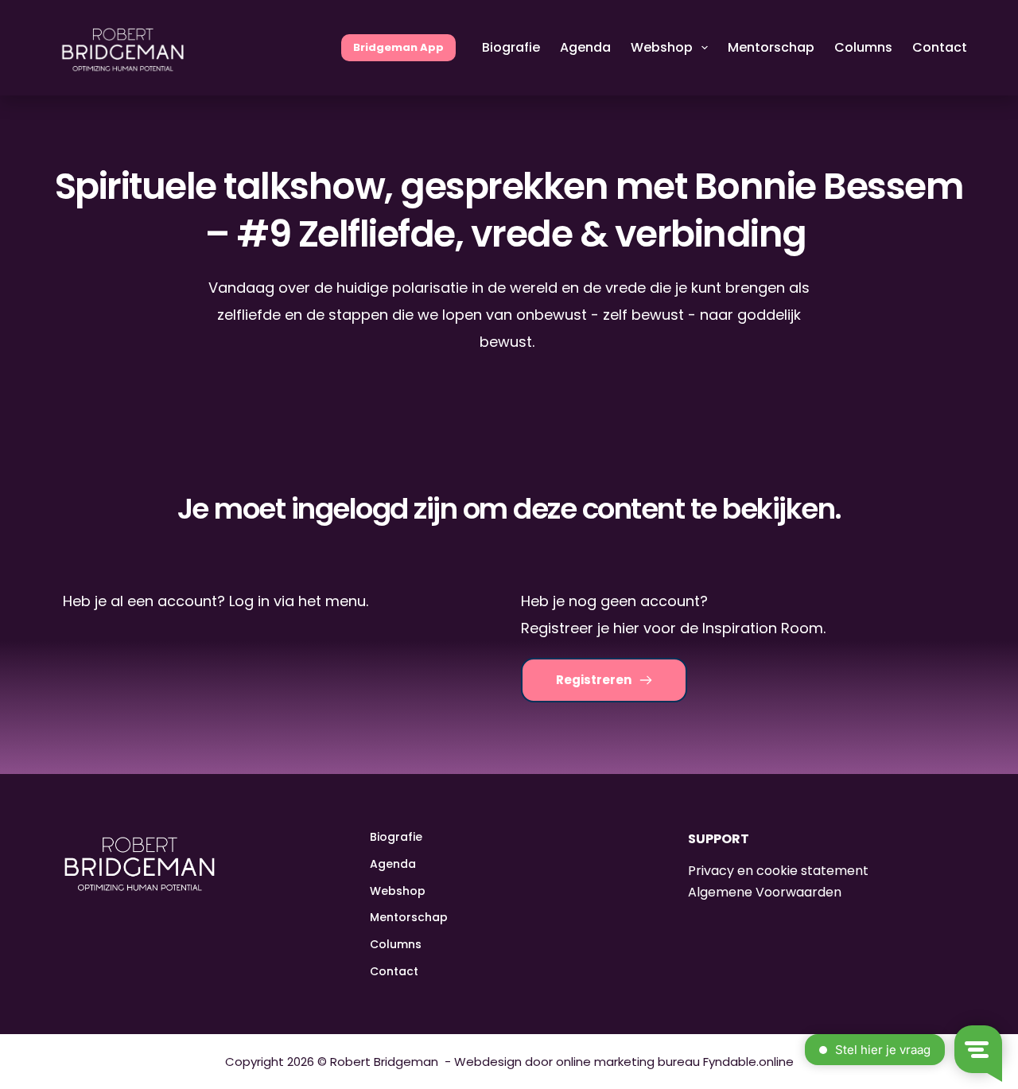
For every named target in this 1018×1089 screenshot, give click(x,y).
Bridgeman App (398, 47)
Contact (939, 47)
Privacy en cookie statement (778, 870)
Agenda (585, 47)
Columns (863, 47)
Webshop (662, 47)
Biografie (511, 47)
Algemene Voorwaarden (764, 892)
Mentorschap (771, 47)
